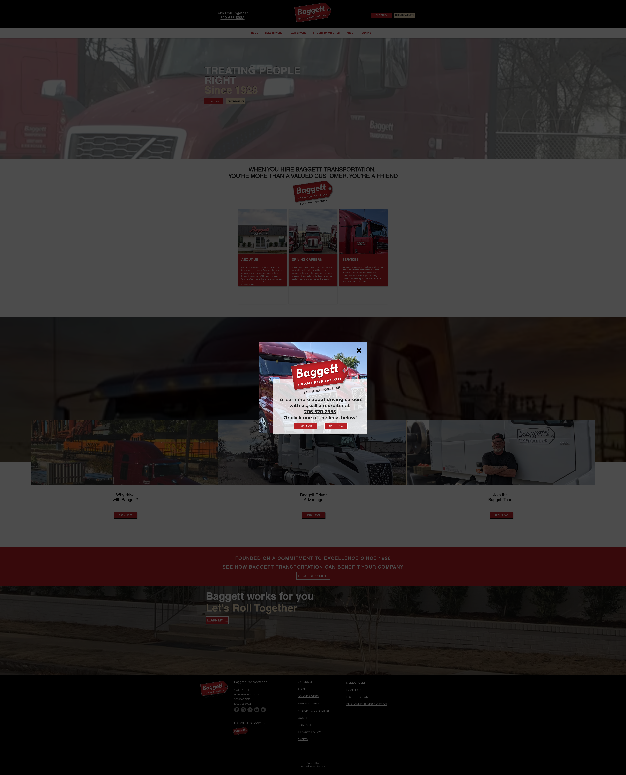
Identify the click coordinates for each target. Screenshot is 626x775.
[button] (359, 350)
